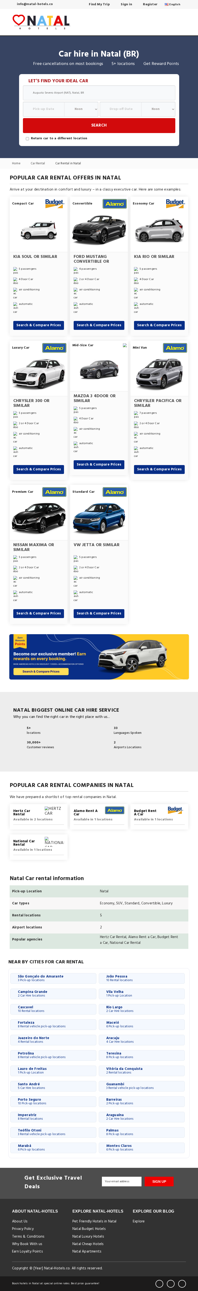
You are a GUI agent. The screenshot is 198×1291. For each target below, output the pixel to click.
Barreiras (119, 1101)
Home (16, 163)
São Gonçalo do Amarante (41, 978)
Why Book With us (27, 1244)
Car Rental (38, 163)
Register (149, 4)
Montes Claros (119, 1147)
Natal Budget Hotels (89, 1229)
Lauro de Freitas (32, 1070)
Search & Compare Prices (38, 325)
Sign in (126, 4)
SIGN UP (159, 1181)
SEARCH (99, 125)
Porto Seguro (32, 1101)
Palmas (119, 1132)
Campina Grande (33, 993)
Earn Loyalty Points (27, 1251)
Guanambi (130, 1086)
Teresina (119, 1055)
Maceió (119, 1024)
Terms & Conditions (28, 1237)
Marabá (31, 1147)
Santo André (31, 1086)
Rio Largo (120, 1009)
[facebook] (159, 1284)
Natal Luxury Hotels (88, 1237)
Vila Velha (119, 993)
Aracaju (120, 1039)
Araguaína (120, 1116)
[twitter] (171, 1284)
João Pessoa (119, 978)
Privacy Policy (23, 1229)
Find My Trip (99, 4)
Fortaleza (42, 1024)
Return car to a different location (59, 138)
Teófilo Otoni (41, 1132)
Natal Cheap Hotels (88, 1244)
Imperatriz (30, 1116)
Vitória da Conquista (124, 1070)
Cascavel (31, 1009)
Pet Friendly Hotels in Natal (94, 1221)
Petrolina (42, 1055)
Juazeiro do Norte (33, 1039)
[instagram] (182, 1284)
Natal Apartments (86, 1251)
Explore (139, 1221)
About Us (20, 1221)
